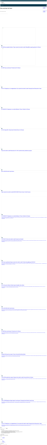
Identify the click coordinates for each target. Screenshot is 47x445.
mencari (1, 427)
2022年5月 (3, 437)
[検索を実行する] (6, 444)
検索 (6, 428)
